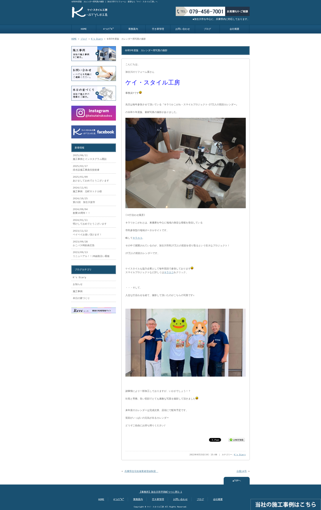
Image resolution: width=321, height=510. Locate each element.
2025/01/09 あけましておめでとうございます (91, 178)
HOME (84, 29)
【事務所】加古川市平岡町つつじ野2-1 (160, 491)
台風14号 (241, 471)
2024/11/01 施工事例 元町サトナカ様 (88, 189)
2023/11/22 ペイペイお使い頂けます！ (87, 232)
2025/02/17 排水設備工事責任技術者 (86, 168)
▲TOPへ (237, 480)
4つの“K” (108, 29)
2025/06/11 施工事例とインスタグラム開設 (90, 157)
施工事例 (77, 291)
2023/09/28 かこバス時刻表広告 (84, 243)
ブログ (207, 29)
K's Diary (97, 39)
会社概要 (234, 29)
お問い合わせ (182, 29)
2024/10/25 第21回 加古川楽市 (84, 200)
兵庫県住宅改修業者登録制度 (141, 471)
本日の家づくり (81, 298)
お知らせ (77, 284)
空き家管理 (158, 29)
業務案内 (133, 29)
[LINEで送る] (236, 439)
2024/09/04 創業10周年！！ (81, 211)
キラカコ (137, 237)
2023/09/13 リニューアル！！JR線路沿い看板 (91, 254)
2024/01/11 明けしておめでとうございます (90, 222)
